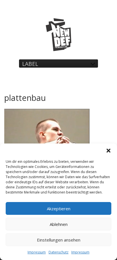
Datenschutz (58, 252)
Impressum (37, 252)
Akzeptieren (58, 208)
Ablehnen (59, 224)
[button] (108, 150)
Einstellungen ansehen (58, 240)
